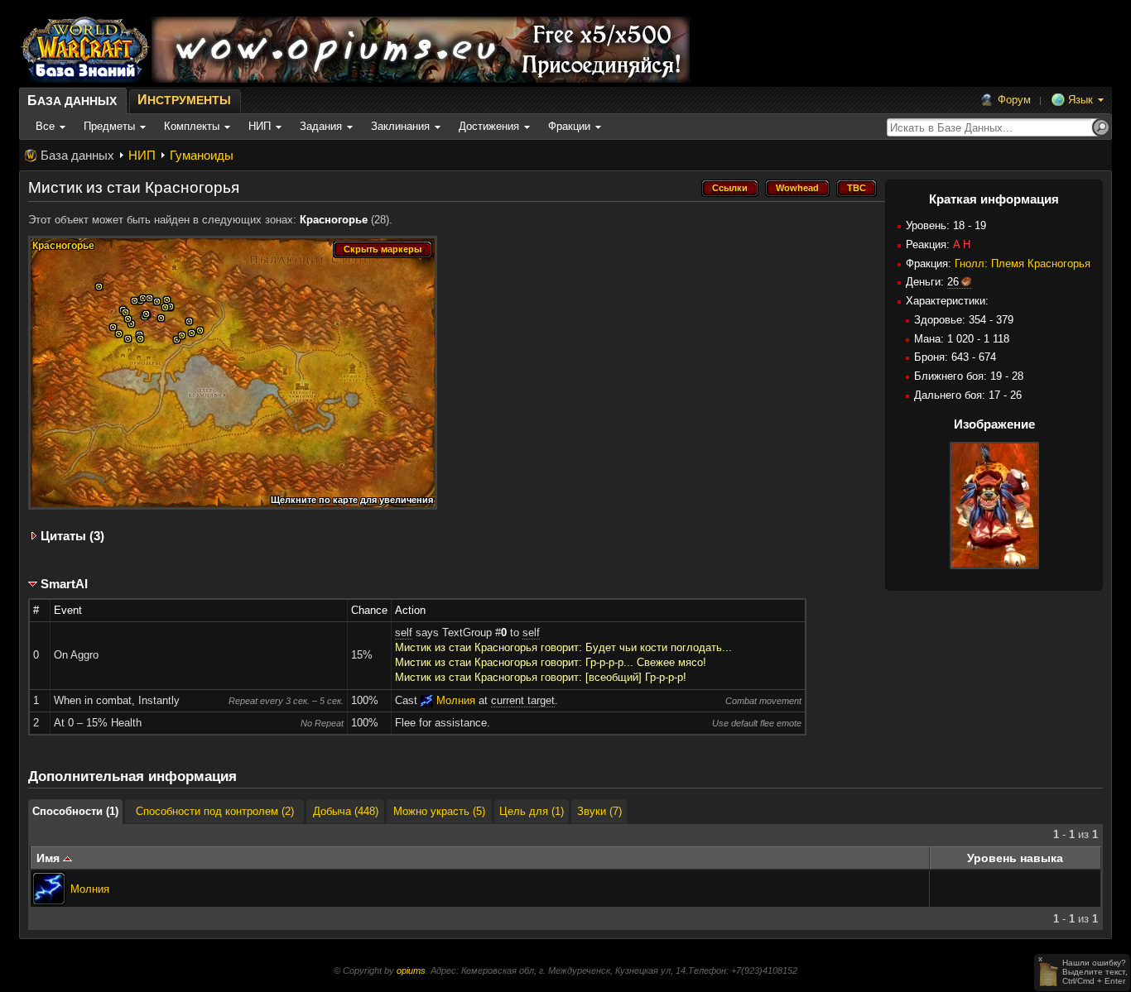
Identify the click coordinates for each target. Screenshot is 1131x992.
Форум (1014, 99)
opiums (411, 970)
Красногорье (334, 219)
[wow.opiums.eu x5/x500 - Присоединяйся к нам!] (421, 50)
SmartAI (64, 584)
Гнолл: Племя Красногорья (1022, 263)
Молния (89, 889)
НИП (142, 155)
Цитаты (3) (72, 536)
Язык (1080, 99)
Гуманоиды (201, 155)
